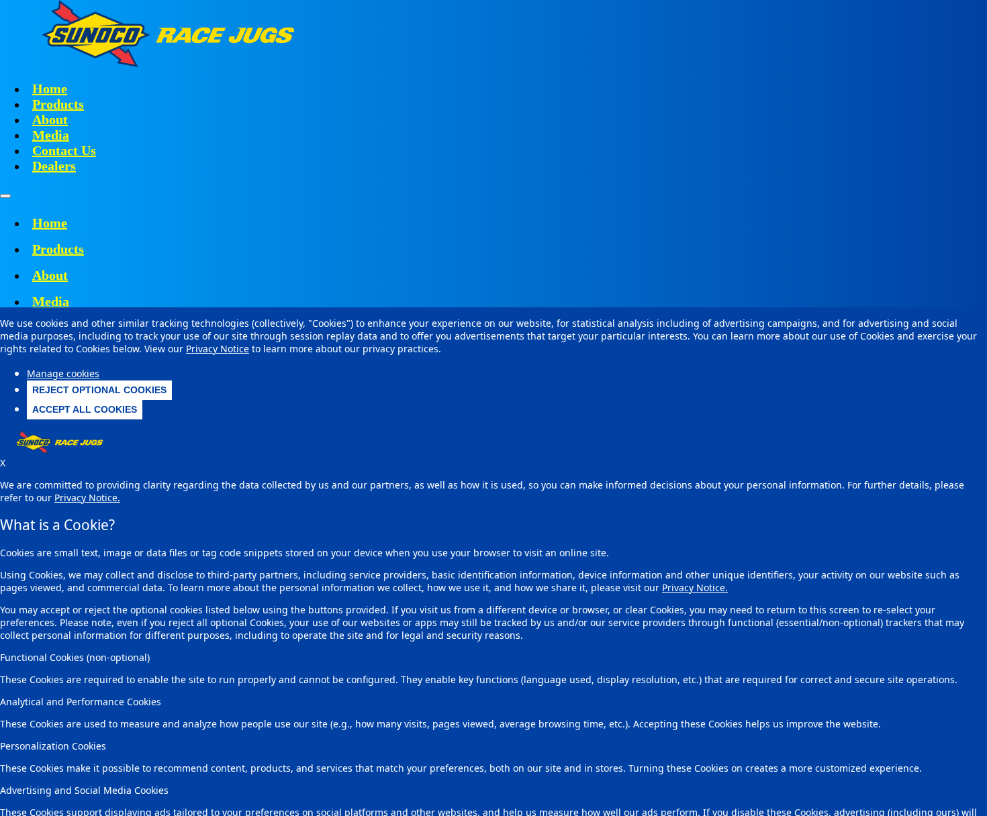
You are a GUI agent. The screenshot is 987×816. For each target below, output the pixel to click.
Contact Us (64, 150)
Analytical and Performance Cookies (80, 701)
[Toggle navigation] (5, 196)
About (50, 119)
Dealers (54, 165)
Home (49, 88)
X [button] (2, 462)
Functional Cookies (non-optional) (75, 657)
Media (50, 135)
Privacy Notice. (695, 587)
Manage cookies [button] (63, 373)
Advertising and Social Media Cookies (84, 790)
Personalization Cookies (53, 746)
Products (58, 104)
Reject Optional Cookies (99, 390)
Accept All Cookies (84, 409)
